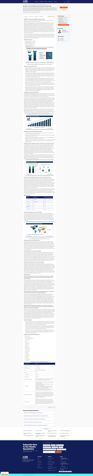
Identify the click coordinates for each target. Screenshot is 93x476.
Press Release (39, 461)
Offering (46, 1)
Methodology (41, 16)
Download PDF (64, 7)
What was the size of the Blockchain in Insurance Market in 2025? (33, 422)
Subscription (39, 464)
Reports (26, 4)
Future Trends (41, 1)
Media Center (50, 1)
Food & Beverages (54, 447)
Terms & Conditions (68, 474)
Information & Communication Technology (33, 4)
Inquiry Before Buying (65, 31)
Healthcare (60, 447)
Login (68, 1)
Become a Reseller (40, 467)
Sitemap (39, 466)
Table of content (31, 16)
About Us (39, 458)
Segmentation (36, 16)
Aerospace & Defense (47, 445)
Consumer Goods (50, 466)
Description (26, 16)
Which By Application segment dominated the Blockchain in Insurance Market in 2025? (36, 415)
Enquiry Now (48, 238)
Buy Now (64, 9)
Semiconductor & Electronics (61, 449)
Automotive (53, 445)
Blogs (38, 459)
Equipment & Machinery (47, 447)
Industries (36, 1)
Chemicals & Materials (60, 445)
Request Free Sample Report (48, 64)
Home (23, 4)
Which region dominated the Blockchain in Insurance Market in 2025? (33, 412)
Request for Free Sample (51, 16)
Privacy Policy (63, 474)
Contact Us (55, 1)
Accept (4, 474)
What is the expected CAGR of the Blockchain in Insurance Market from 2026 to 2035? (35, 425)
